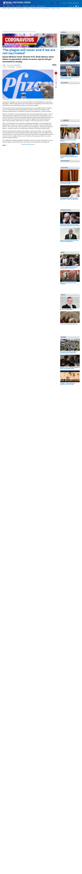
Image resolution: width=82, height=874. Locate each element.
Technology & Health (36, 8)
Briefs (13, 6)
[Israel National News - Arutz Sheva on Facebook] (72, 6)
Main (4, 6)
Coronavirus (19, 67)
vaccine (4, 67)
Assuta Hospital (11, 67)
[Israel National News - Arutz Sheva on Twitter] (69, 6)
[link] (70, 47)
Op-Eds (4, 8)
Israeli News (13, 31)
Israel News (18, 6)
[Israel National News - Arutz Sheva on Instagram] (74, 6)
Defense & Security (41, 6)
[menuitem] (4, 6)
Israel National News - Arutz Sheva (13, 3)
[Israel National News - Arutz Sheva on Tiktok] (78, 6)
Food (13, 8)
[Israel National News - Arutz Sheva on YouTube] (76, 6)
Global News (25, 6)
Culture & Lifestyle (20, 8)
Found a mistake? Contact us (28, 144)
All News (8, 6)
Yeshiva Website (45, 8)
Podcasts (28, 8)
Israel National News (6, 31)
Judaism (9, 8)
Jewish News (32, 6)
